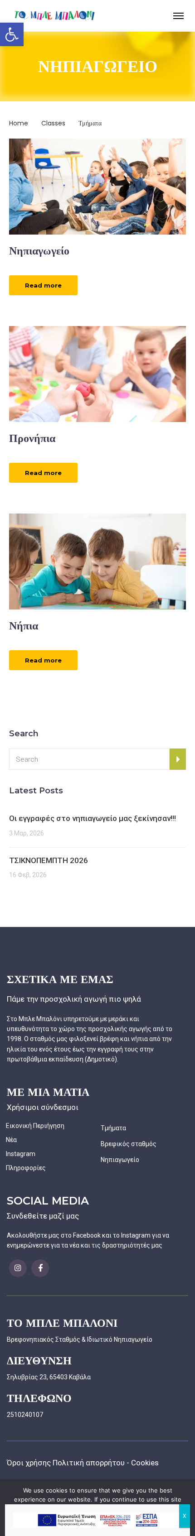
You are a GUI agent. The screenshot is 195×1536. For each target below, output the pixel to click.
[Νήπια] (97, 561)
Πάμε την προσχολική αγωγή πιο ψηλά (74, 998)
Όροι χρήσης (29, 1462)
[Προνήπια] (97, 373)
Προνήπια (32, 438)
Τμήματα (113, 1128)
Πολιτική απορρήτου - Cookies (106, 1462)
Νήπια (23, 625)
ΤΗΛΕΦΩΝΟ (39, 1398)
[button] (12, 34)
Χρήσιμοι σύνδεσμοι (42, 1107)
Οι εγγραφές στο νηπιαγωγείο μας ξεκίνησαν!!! (92, 818)
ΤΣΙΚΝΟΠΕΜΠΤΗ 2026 (48, 860)
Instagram (20, 1153)
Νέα (11, 1139)
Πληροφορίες (26, 1167)
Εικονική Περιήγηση (35, 1125)
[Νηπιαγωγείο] (97, 185)
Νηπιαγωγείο (39, 250)
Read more (43, 285)
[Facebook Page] (18, 1268)
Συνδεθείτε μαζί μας (43, 1215)
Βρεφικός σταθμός (128, 1143)
